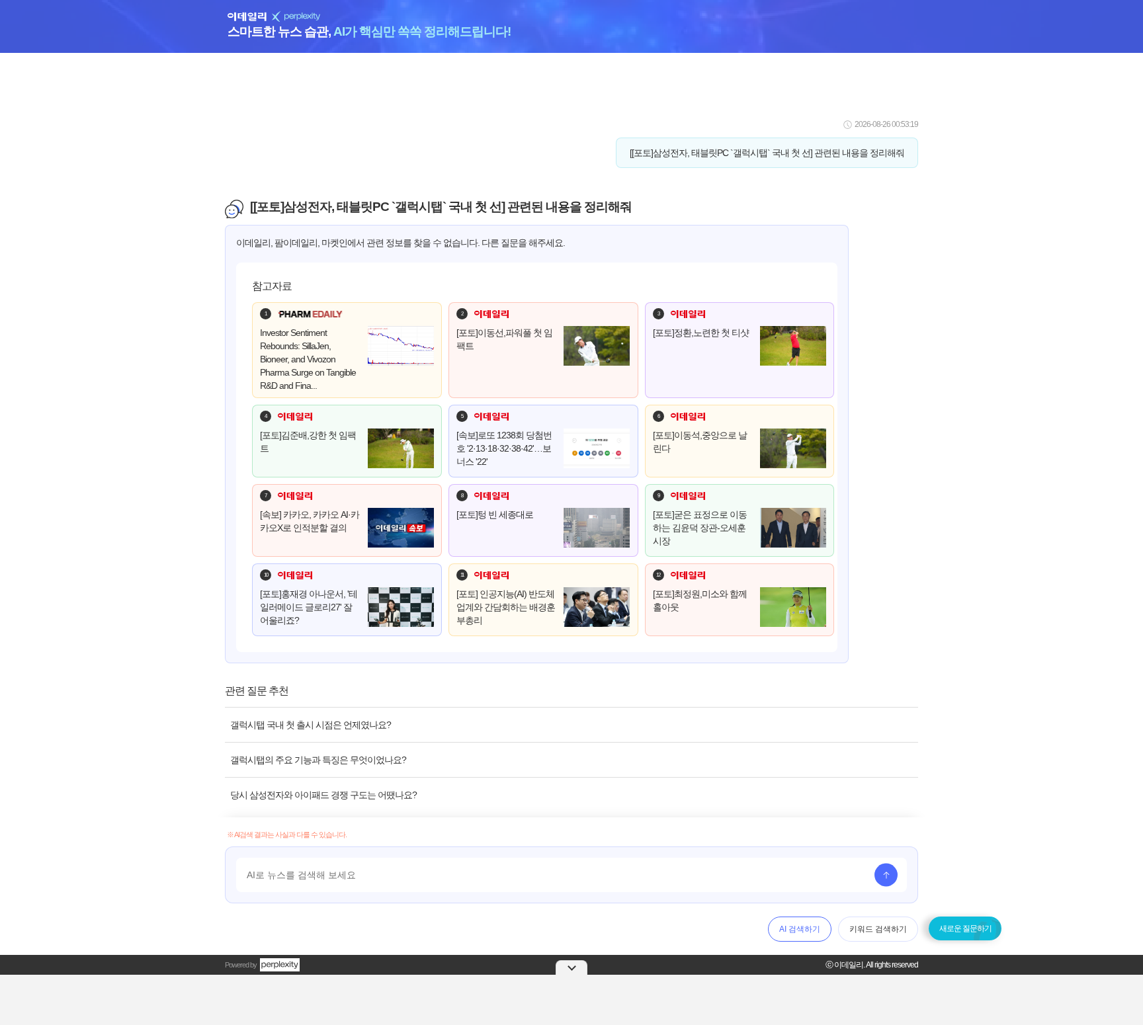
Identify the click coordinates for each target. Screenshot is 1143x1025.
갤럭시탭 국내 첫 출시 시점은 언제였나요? (310, 724)
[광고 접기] (571, 967)
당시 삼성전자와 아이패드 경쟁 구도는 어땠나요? (323, 795)
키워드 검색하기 (878, 929)
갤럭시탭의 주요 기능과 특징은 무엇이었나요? (318, 760)
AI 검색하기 (799, 929)
